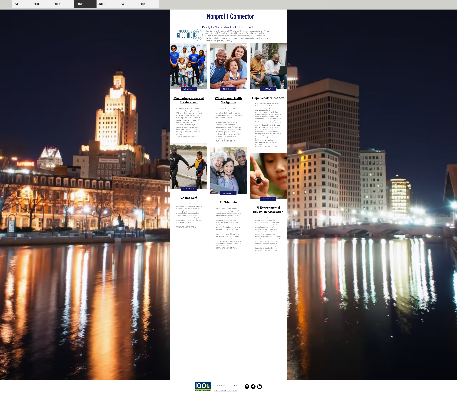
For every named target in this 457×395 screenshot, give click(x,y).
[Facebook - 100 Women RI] (253, 386)
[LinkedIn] (259, 386)
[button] (108, 4)
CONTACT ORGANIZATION (186, 136)
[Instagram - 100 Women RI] (247, 386)
